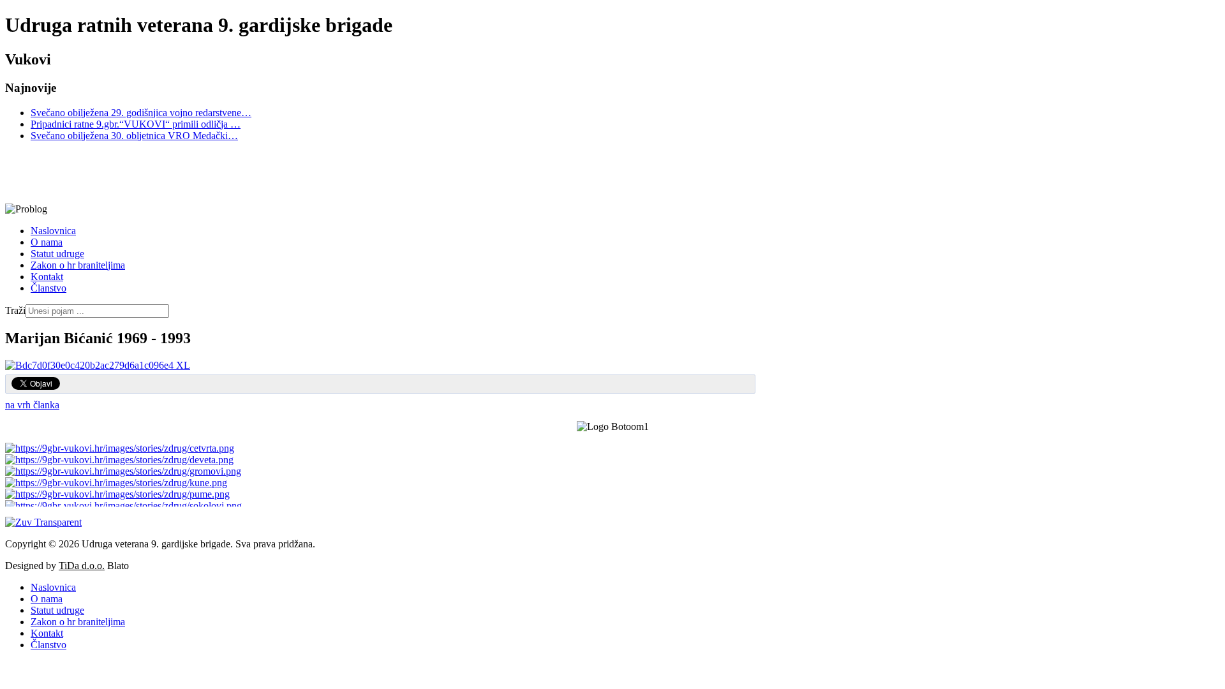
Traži (15, 310)
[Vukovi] (378, 172)
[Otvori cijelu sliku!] (97, 365)
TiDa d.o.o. (82, 565)
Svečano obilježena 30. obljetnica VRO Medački (134, 135)
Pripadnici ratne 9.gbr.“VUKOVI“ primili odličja (136, 124)
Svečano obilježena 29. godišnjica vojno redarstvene (141, 112)
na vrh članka (32, 404)
